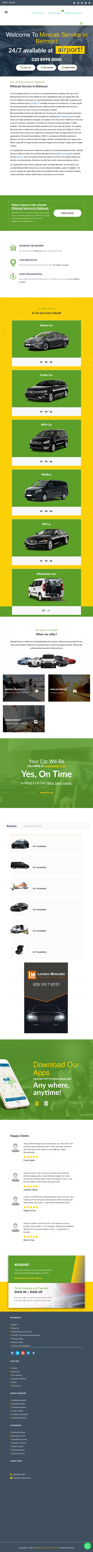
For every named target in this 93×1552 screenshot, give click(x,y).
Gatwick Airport (18, 1404)
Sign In (15, 1324)
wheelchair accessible (64, 153)
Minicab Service (18, 1432)
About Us (16, 1371)
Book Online (67, 213)
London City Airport (20, 1414)
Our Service (17, 1375)
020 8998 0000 (54, 13)
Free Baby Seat (18, 1450)
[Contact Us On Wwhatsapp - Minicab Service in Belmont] (12, 1353)
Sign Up (15, 1328)
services (19, 156)
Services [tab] (12, 826)
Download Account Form (26, 1278)
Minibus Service (18, 1436)
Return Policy (17, 1342)
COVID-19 (35, 103)
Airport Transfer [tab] (33, 826)
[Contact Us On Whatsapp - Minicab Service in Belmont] (74, 3)
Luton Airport (17, 1411)
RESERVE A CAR (46, 793)
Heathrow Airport (19, 1400)
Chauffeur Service (19, 1439)
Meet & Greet (17, 1446)
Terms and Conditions (21, 1346)
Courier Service (18, 1453)
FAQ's (14, 1382)
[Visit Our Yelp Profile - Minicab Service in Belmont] (89, 3)
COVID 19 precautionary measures (26, 1335)
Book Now (69, 67)
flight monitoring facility (65, 116)
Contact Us (16, 1386)
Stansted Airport (19, 1407)
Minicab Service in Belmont (47, 1548)
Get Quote (48, 67)
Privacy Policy (17, 1339)
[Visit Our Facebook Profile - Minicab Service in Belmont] (78, 3)
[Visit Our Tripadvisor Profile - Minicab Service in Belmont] (85, 3)
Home (14, 1368)
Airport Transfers (19, 1379)
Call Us (27, 67)
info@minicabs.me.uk (73, 13)
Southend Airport (19, 1418)
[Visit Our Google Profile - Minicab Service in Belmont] (82, 3)
